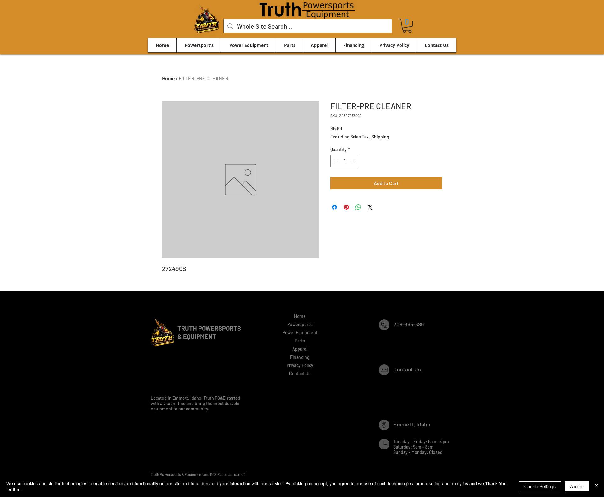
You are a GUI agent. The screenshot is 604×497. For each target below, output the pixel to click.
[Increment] (354, 161)
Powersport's (300, 324)
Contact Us (299, 373)
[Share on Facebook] (334, 207)
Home (168, 78)
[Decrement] (335, 161)
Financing (300, 357)
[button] (407, 26)
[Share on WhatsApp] (358, 207)
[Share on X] (370, 207)
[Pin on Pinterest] (346, 207)
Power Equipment (299, 332)
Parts (300, 340)
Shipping (380, 136)
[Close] (596, 486)
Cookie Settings (540, 486)
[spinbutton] (344, 161)
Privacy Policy (300, 365)
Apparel (299, 349)
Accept (577, 486)
